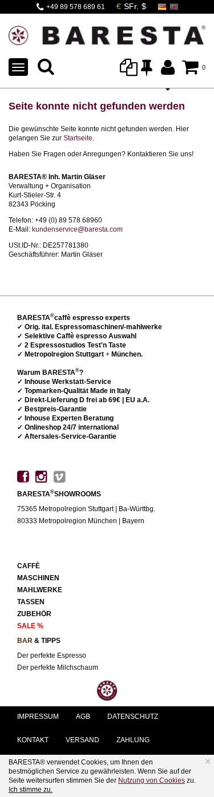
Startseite (77, 138)
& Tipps (38, 641)
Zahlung (133, 740)
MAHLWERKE (39, 590)
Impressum (38, 717)
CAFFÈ (28, 566)
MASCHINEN (38, 578)
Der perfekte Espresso (51, 656)
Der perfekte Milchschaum (57, 667)
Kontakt (33, 740)
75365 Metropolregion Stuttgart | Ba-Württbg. (86, 509)
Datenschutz (132, 717)
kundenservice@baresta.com (77, 229)
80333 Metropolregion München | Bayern (80, 521)
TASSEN (31, 602)
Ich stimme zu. (31, 790)
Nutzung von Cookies (151, 780)
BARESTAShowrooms (59, 494)
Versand (82, 740)
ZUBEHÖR (34, 614)
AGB (83, 717)
